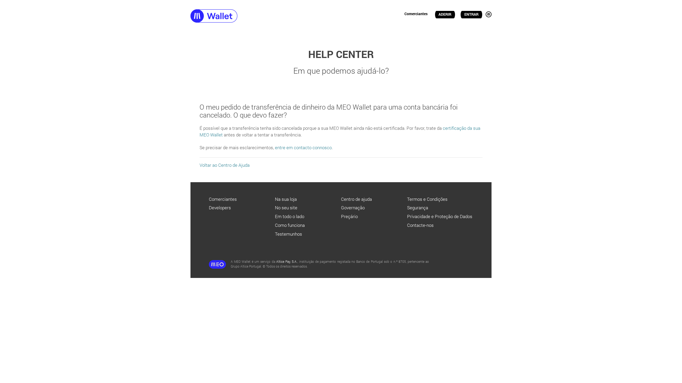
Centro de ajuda (356, 199)
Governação (353, 208)
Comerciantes (416, 13)
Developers (220, 208)
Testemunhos (288, 234)
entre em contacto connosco (303, 147)
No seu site (286, 208)
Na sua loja (286, 199)
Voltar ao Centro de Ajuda (225, 165)
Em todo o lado (289, 216)
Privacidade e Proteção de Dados (439, 216)
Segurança (417, 208)
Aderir (445, 14)
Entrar (471, 14)
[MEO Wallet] (223, 16)
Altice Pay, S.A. (287, 261)
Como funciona (290, 225)
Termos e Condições (427, 199)
